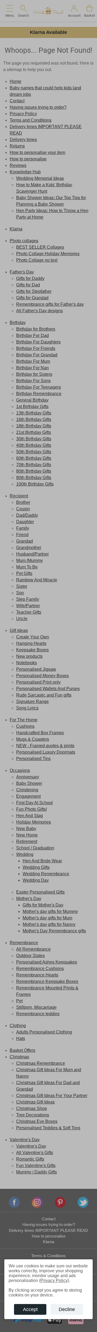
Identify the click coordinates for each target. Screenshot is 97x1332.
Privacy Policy (54, 1280)
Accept (30, 1309)
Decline (67, 1309)
